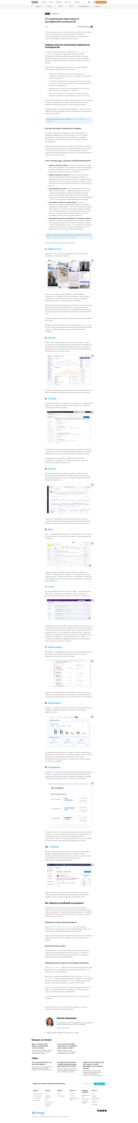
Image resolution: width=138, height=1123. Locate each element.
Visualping (54, 767)
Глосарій (77, 2)
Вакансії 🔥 (68, 2)
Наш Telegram (61, 1096)
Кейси (51, 2)
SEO (60, 6)
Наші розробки (37, 1098)
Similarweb (54, 703)
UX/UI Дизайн (85, 1099)
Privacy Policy (36, 1100)
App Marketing (83, 6)
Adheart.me (54, 249)
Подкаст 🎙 (59, 2)
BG (84, 1083)
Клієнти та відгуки (37, 1093)
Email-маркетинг (49, 1102)
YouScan (54, 847)
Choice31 (72, 1093)
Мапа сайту (95, 1102)
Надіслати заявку (101, 2)
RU (90, 1083)
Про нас (59, 1093)
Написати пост (99, 1083)
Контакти (94, 1100)
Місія (93, 1093)
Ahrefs (51, 338)
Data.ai (52, 469)
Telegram (97, 6)
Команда (94, 1096)
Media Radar (55, 647)
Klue (50, 529)
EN (87, 1083)
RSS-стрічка (95, 1104)
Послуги (43, 2)
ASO (46, 1099)
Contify (52, 399)
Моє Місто (72, 1096)
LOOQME (50, 587)
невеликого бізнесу (54, 967)
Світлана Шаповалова (66, 1018)
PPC (70, 6)
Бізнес (49, 6)
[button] (89, 2)
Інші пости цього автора (63, 1028)
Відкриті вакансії (96, 1098)
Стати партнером (37, 1096)
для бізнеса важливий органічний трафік (62, 927)
